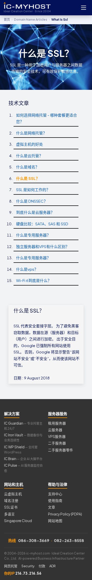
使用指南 (55, 500)
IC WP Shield (21, 449)
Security (27, 566)
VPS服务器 (57, 436)
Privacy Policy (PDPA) (65, 514)
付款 (42, 566)
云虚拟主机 (13, 494)
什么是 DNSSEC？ (32, 201)
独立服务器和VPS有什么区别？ (42, 246)
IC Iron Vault (23, 437)
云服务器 (55, 430)
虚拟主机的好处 (29, 144)
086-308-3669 (33, 540)
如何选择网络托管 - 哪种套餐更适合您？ (46, 118)
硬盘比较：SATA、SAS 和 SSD (42, 223)
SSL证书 (11, 507)
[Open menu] (83, 8)
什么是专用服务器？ (33, 234)
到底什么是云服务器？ (35, 212)
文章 (51, 507)
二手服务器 (57, 443)
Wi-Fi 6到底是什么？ (33, 280)
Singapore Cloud (18, 521)
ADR (52, 566)
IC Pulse (23, 468)
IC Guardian (23, 425)
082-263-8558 (69, 540)
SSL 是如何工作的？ (33, 189)
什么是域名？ (27, 166)
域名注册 (11, 500)
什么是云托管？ (29, 155)
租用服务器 (57, 423)
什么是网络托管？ (31, 132)
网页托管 (10, 566)
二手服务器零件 (60, 450)
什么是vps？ (27, 269)
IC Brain (23, 458)
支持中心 (55, 494)
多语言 (9, 514)
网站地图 (55, 521)
